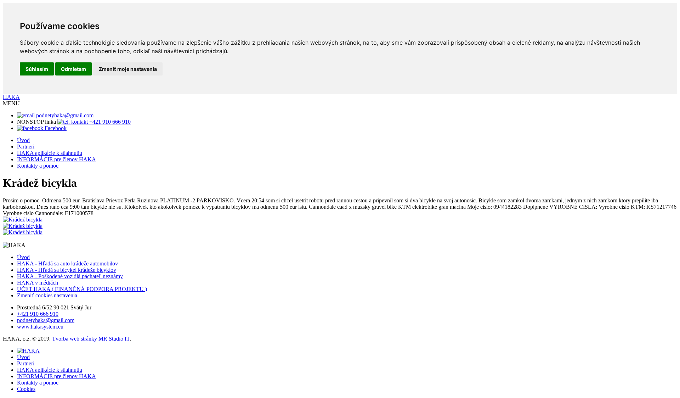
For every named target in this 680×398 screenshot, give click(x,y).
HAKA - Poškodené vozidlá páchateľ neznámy (70, 276)
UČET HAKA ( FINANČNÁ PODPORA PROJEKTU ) (82, 289)
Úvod (23, 140)
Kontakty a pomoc (37, 166)
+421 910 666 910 (109, 122)
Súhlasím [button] (37, 69)
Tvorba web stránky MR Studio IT (91, 339)
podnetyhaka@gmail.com (64, 115)
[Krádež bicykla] (22, 220)
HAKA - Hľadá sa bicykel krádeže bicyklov (66, 270)
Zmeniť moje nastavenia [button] (128, 69)
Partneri (25, 147)
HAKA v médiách (37, 283)
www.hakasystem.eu (40, 327)
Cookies (26, 389)
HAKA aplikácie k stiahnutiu (49, 153)
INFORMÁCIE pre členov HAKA (56, 159)
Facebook (55, 128)
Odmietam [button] (73, 69)
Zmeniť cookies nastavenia (47, 295)
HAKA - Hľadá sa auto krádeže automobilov (67, 263)
